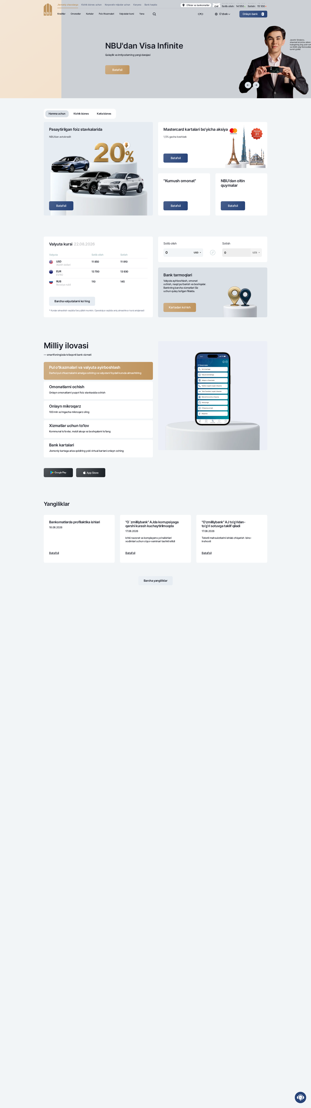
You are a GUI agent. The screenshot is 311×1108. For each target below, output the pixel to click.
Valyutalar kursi (126, 13)
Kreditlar (61, 13)
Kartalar (89, 13)
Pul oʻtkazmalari (106, 13)
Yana (141, 13)
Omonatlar (76, 13)
